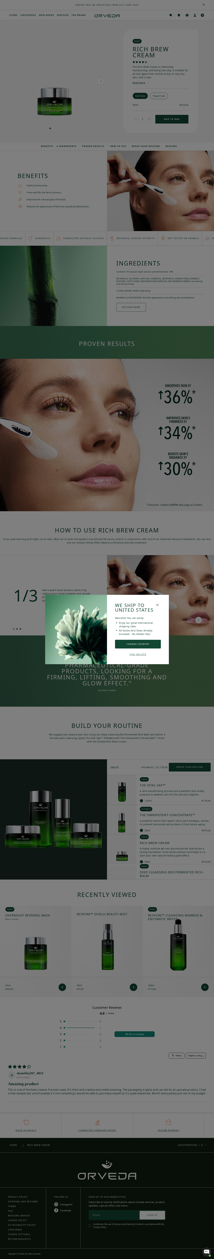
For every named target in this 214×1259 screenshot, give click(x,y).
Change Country (138, 644)
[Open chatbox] (206, 1252)
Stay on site (138, 654)
